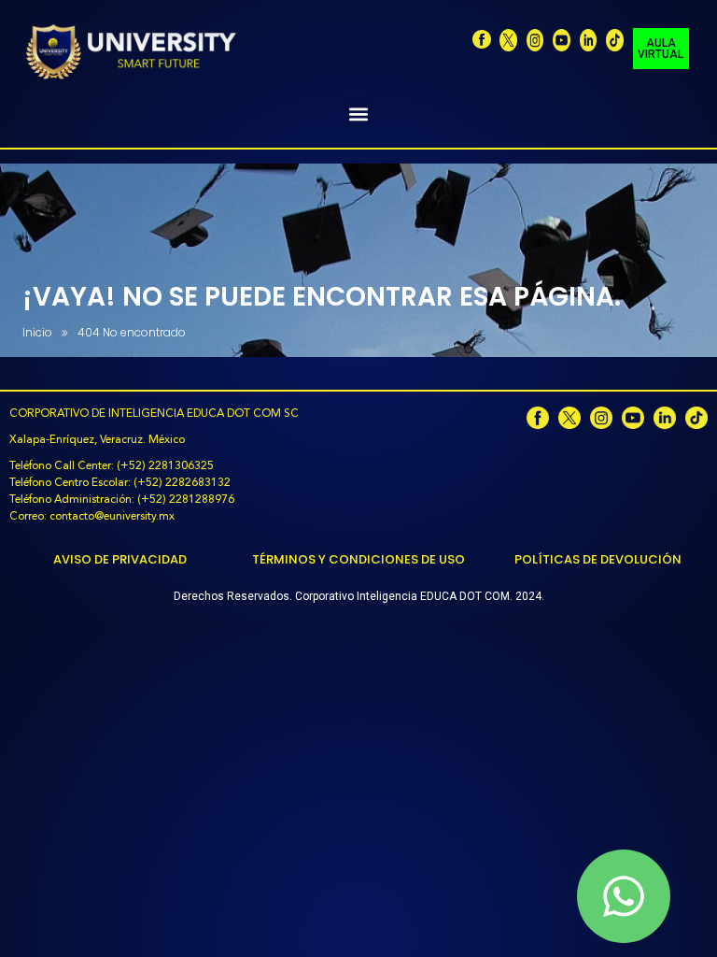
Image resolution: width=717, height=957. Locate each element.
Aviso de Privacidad (120, 559)
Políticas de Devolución (598, 559)
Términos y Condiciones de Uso (358, 559)
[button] (359, 113)
